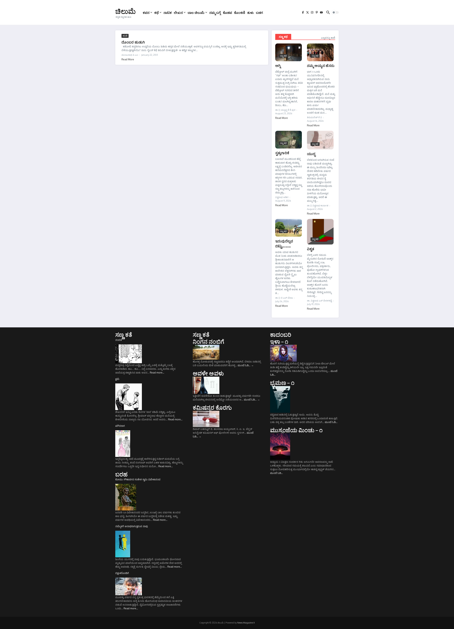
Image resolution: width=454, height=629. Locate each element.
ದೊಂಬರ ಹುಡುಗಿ (133, 42)
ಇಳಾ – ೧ (279, 341)
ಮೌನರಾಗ (120, 425)
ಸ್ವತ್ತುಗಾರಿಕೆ (282, 152)
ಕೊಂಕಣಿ (239, 12)
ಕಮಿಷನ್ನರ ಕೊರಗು (212, 407)
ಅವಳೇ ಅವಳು (208, 373)
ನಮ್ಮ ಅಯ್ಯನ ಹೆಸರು (320, 65)
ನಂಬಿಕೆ (118, 339)
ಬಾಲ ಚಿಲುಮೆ (196, 12)
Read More (127, 59)
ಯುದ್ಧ (311, 153)
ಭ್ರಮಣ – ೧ (282, 382)
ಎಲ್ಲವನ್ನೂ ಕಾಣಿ (328, 37)
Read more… (157, 372)
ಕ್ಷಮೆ (117, 378)
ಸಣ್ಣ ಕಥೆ (283, 37)
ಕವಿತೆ (125, 35)
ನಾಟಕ (168, 12)
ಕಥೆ (156, 12)
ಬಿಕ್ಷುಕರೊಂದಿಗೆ (122, 573)
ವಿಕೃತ (310, 248)
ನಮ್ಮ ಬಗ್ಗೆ (215, 12)
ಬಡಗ (259, 12)
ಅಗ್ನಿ (278, 65)
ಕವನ (146, 12)
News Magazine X (246, 622)
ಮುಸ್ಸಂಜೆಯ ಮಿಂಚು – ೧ (296, 429)
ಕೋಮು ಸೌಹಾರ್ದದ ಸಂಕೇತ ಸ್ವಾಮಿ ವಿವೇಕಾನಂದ (137, 479)
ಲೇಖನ (178, 12)
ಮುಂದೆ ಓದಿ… (246, 365)
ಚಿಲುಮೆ (125, 11)
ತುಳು (250, 12)
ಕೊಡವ (227, 12)
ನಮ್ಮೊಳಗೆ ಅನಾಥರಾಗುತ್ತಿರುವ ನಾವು (131, 526)
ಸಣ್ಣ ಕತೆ (123, 334)
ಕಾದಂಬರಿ (280, 334)
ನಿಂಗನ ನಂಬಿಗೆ (208, 341)
